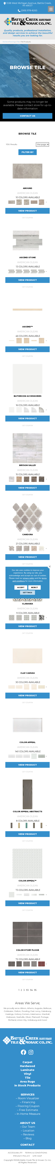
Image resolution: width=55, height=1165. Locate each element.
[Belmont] (26, 617)
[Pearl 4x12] (34, 894)
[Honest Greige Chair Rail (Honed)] (34, 340)
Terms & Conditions (36, 1153)
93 (27, 990)
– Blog (27, 1138)
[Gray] (41, 410)
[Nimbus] (27, 171)
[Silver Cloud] (41, 756)
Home (5, 42)
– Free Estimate (27, 1110)
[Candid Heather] (27, 240)
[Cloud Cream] (19, 825)
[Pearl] (27, 725)
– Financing (27, 1102)
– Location (27, 1130)
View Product (27, 211)
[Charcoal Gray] (27, 794)
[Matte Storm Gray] (26, 964)
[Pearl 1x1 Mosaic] (27, 863)
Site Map (37, 1156)
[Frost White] (26, 410)
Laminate (27, 1070)
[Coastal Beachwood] (27, 448)
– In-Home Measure (27, 1113)
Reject (34, 587)
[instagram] (31, 1052)
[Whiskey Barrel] (19, 479)
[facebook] (23, 1052)
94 (31, 990)
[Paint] (41, 687)
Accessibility (15, 1153)
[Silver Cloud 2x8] (41, 894)
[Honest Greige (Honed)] (19, 340)
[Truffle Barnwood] (41, 479)
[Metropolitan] (11, 617)
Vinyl (27, 1073)
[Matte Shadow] (27, 933)
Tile (18, 42)
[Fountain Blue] (26, 825)
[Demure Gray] (19, 548)
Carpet (27, 1062)
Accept (20, 587)
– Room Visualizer (27, 1098)
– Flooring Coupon (28, 1106)
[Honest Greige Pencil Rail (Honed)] (27, 309)
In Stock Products (27, 1085)
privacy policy (28, 578)
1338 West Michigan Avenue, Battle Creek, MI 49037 (28, 4)
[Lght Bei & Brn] (34, 548)
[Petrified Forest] (34, 479)
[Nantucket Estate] (26, 479)
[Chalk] (27, 656)
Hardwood (27, 1066)
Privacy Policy (21, 1156)
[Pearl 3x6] (26, 894)
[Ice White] (27, 379)
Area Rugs (27, 1081)
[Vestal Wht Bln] (41, 548)
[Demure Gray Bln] (27, 517)
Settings (27, 593)
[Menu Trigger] (51, 9)
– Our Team (27, 1126)
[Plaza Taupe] (41, 825)
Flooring (12, 42)
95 (35, 990)
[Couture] (41, 617)
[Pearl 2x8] (19, 894)
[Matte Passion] (41, 964)
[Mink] (34, 825)
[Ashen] (34, 202)
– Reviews (27, 1134)
